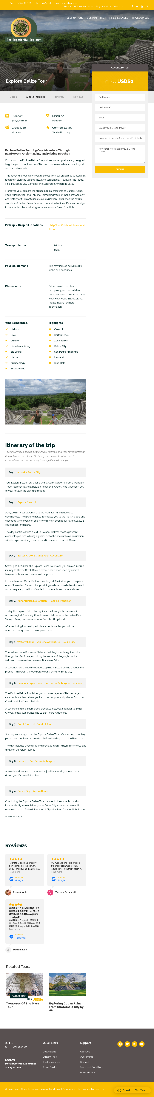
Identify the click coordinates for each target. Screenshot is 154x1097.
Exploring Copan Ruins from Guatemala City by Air (66, 1007)
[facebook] (132, 6)
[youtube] (142, 6)
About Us (106, 6)
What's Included (35, 96)
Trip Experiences (118, 18)
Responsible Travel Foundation (79, 6)
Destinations (75, 18)
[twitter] (137, 6)
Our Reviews (86, 1056)
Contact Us (118, 6)
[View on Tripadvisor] (8, 950)
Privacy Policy (87, 1072)
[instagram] (147, 6)
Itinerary (59, 96)
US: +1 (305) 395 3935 (16, 1047)
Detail (13, 96)
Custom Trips (95, 18)
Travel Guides (140, 18)
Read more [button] (14, 872)
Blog (98, 6)
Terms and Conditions (91, 1067)
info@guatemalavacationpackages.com (60, 3)
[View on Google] (8, 892)
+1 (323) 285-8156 (23, 3)
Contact (84, 1062)
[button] (132, 1090)
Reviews (78, 96)
